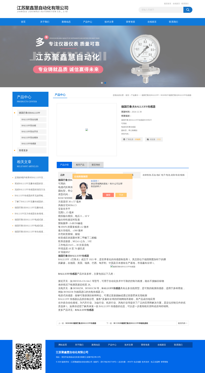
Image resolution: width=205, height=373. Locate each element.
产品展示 (134, 95)
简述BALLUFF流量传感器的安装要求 (31, 183)
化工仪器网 (155, 362)
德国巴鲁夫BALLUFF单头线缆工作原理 (31, 232)
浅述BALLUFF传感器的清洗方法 (30, 189)
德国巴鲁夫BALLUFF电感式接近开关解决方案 (31, 226)
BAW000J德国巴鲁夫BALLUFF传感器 (81, 323)
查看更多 (23, 150)
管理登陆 (164, 362)
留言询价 (96, 165)
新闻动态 (66, 22)
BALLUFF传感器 (29, 143)
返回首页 (167, 4)
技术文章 (109, 22)
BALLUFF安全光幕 (30, 119)
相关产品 (80, 165)
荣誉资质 (130, 22)
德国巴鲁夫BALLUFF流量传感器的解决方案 (31, 208)
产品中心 (87, 22)
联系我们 (185, 4)
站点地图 (137, 362)
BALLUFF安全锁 (29, 125)
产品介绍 (64, 165)
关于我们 (44, 22)
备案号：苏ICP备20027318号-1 (105, 362)
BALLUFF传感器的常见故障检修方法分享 (31, 195)
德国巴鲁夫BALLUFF (29, 113)
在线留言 (176, 4)
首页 (23, 22)
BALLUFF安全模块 (30, 137)
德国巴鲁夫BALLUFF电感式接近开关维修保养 (31, 220)
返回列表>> (182, 323)
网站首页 (63, 345)
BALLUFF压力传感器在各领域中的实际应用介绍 (31, 214)
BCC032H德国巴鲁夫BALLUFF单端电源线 (131, 323)
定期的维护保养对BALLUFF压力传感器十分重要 (31, 177)
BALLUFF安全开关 (30, 131)
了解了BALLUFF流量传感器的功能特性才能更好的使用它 (31, 201)
